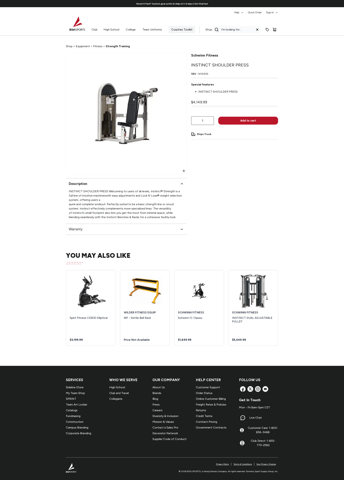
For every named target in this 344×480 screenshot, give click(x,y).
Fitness (97, 46)
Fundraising (73, 416)
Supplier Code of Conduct (169, 439)
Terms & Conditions (242, 464)
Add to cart (248, 120)
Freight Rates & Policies (211, 404)
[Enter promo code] (267, 29)
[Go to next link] (291, 3)
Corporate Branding (78, 433)
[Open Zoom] (184, 171)
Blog (155, 398)
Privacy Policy (222, 464)
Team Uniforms (152, 29)
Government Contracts (211, 427)
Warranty (76, 229)
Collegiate (115, 398)
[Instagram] (258, 389)
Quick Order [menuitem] (255, 12)
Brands (156, 393)
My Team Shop (75, 393)
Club (94, 29)
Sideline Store (74, 387)
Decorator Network (165, 433)
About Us (158, 387)
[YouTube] (265, 389)
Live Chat (255, 417)
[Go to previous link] (53, 3)
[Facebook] (243, 389)
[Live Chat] (243, 417)
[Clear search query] (257, 29)
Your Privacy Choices (266, 464)
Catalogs (72, 410)
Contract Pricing (206, 421)
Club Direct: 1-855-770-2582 (263, 443)
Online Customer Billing (211, 398)
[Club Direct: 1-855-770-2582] (242, 443)
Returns (201, 410)
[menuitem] (239, 10)
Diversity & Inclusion (165, 416)
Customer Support (208, 387)
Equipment (83, 46)
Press (156, 404)
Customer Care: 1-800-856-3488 (263, 430)
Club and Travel (119, 393)
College (131, 29)
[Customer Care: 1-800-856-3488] (242, 430)
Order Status (204, 393)
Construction (74, 421)
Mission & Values (163, 421)
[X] (250, 389)
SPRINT (71, 398)
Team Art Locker (76, 404)
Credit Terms (204, 416)
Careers (157, 410)
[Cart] (274, 29)
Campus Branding (77, 427)
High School (111, 29)
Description (78, 184)
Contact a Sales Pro (165, 427)
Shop (209, 29)
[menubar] (256, 10)
